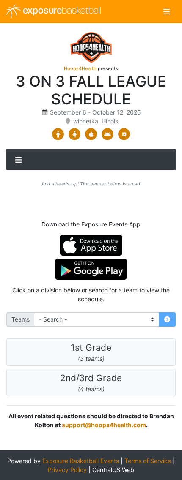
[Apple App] (91, 134)
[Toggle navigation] (166, 11)
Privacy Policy (67, 469)
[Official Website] (124, 134)
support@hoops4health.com (104, 424)
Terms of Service (147, 460)
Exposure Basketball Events (80, 460)
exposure (61, 11)
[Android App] (107, 134)
